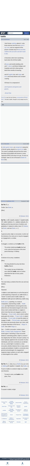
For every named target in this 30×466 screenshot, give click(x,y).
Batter (13, 228)
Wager (13, 326)
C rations (9, 66)
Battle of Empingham (11, 419)
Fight (11, 331)
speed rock (20, 149)
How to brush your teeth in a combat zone (4, 415)
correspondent (20, 97)
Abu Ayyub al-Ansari (26, 419)
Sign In (26, 33)
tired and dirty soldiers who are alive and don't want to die (14, 51)
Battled (19, 364)
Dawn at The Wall (4, 402)
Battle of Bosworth (26, 410)
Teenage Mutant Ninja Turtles (11, 410)
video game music (8, 147)
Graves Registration (25, 402)
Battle (3, 331)
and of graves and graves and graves (12, 88)
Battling (5, 366)
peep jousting (19, 402)
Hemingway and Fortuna (25, 415)
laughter (10, 74)
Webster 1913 (11, 201)
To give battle (19, 316)
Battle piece (4, 301)
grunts (25, 406)
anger (19, 74)
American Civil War (11, 406)
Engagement (17, 331)
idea (3, 39)
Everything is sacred (18, 410)
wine (5, 76)
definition (4, 201)
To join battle (12, 318)
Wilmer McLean (4, 422)
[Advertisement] (15, 15)
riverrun (7, 39)
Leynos (7, 143)
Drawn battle (12, 314)
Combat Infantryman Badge (11, 402)
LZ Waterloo (4, 418)
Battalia (26, 226)
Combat (7, 331)
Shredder (19, 422)
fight (26, 422)
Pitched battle (16, 320)
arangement (18, 147)
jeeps (7, 64)
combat (4, 410)
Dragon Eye (18, 414)
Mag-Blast (18, 418)
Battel (9, 207)
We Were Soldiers (19, 406)
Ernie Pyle (8, 93)
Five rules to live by (11, 422)
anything (14, 43)
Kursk (11, 414)
